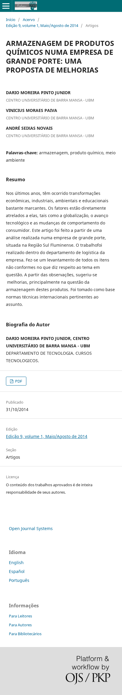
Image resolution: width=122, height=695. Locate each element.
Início (10, 19)
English (16, 562)
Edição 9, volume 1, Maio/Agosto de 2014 (42, 25)
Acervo (29, 19)
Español (17, 571)
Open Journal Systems (31, 528)
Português (19, 580)
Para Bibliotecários (25, 633)
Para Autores (20, 624)
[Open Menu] (6, 6)
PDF (18, 381)
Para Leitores (20, 616)
